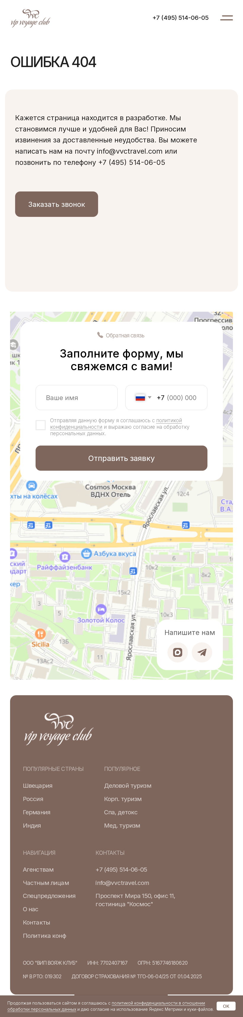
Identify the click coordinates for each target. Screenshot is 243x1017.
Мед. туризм (122, 825)
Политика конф (44, 935)
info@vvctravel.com (122, 882)
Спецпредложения (49, 895)
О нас (31, 909)
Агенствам (38, 869)
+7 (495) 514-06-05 (180, 17)
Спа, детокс (121, 812)
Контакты (36, 922)
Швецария (37, 785)
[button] (56, 204)
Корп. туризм (123, 798)
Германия (36, 812)
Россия (33, 798)
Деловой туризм (127, 785)
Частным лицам (46, 882)
